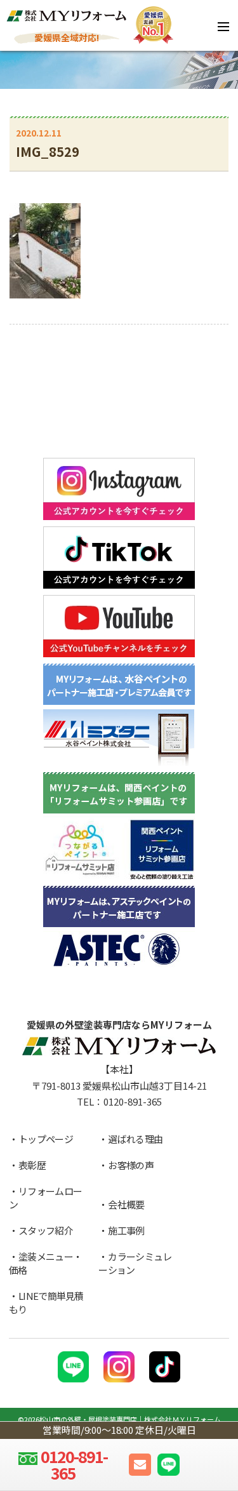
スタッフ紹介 (45, 1230)
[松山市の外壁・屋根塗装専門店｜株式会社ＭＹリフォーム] (66, 17)
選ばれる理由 (135, 1139)
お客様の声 (131, 1165)
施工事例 (126, 1230)
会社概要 (126, 1204)
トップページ (45, 1139)
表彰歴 (32, 1165)
